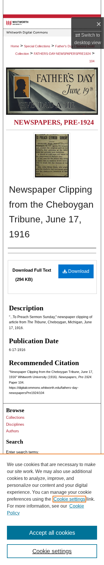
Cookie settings (69, 499)
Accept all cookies (52, 533)
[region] (52, 509)
